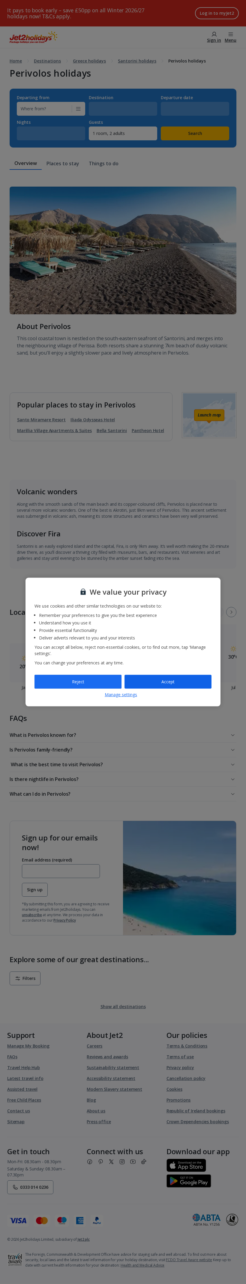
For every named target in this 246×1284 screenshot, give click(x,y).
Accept (168, 682)
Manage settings (121, 694)
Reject (78, 682)
